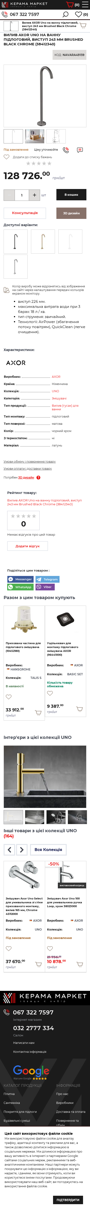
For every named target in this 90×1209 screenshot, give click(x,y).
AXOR (56, 376)
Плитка (9, 1094)
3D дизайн (26, 477)
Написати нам (23, 1043)
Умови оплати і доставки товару (28, 468)
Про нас (62, 1094)
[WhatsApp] (20, 587)
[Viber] (45, 587)
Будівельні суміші (17, 1120)
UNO (55, 391)
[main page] (24, 5)
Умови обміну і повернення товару (30, 461)
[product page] (24, 619)
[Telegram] (48, 580)
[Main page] (45, 998)
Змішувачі (59, 398)
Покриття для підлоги (20, 1112)
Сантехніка (12, 1103)
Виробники (64, 1103)
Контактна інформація (29, 1052)
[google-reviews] (31, 1074)
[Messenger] (20, 580)
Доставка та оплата (70, 1112)
